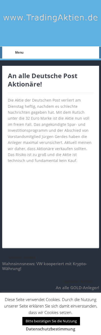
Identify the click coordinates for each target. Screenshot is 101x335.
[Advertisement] (50, 203)
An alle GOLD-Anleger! (77, 287)
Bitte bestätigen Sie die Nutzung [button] (51, 321)
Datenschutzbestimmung (50, 328)
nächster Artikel (78, 281)
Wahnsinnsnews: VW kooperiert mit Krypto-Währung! (44, 266)
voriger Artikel (22, 257)
